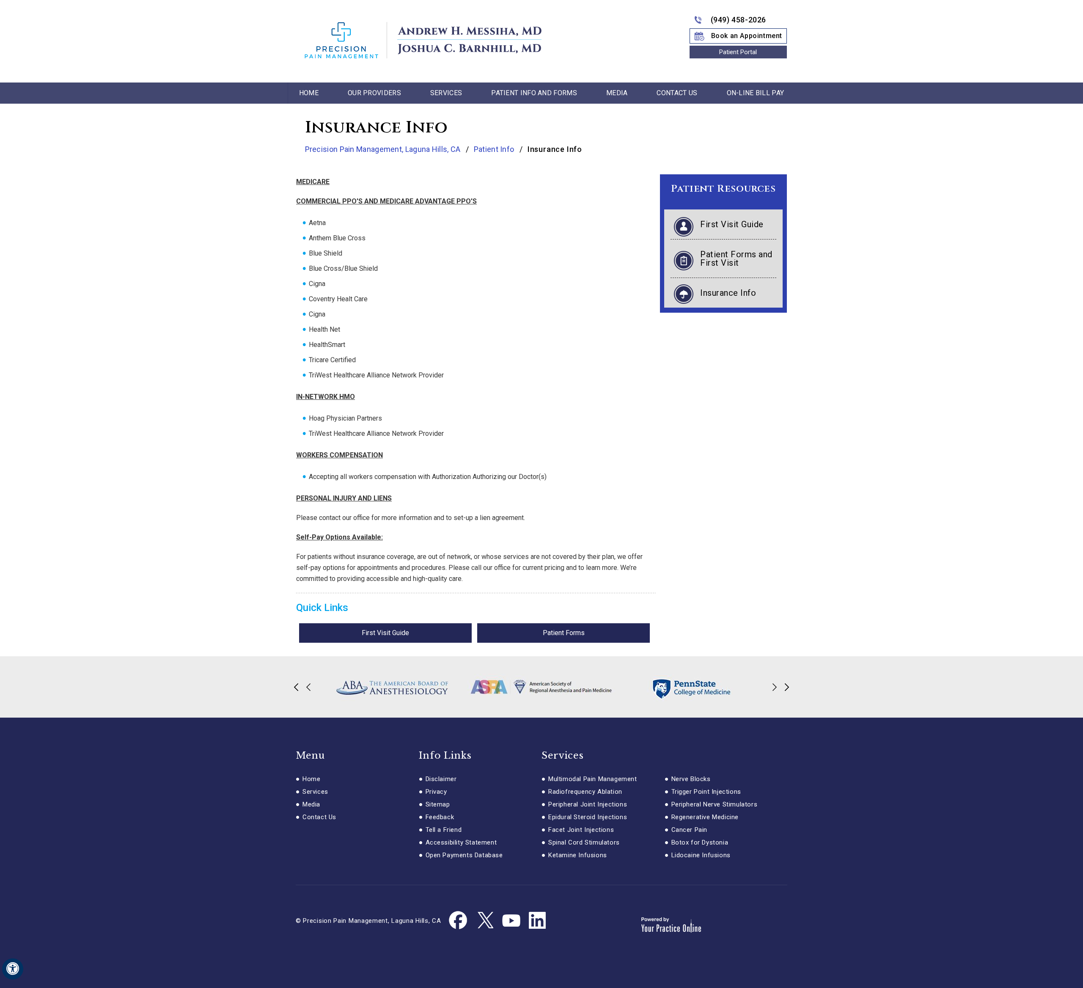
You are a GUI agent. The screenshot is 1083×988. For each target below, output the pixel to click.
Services (446, 93)
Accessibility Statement (461, 842)
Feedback (440, 817)
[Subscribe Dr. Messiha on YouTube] (511, 920)
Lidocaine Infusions (701, 855)
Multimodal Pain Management (592, 779)
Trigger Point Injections (706, 791)
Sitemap (438, 804)
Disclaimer (441, 779)
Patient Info (495, 149)
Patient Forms (564, 633)
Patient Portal (738, 52)
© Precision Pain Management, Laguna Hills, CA (368, 921)
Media (617, 93)
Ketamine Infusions (577, 855)
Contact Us (677, 93)
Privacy (436, 791)
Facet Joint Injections (581, 830)
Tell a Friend (444, 830)
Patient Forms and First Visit (736, 258)
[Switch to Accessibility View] (12, 969)
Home (309, 93)
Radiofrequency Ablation (585, 791)
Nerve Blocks (691, 779)
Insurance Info (728, 293)
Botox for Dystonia (699, 842)
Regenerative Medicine (705, 817)
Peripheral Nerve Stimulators (714, 804)
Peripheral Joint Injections (587, 804)
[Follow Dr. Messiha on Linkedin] (537, 920)
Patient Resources (723, 188)
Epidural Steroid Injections (587, 817)
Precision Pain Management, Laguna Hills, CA (383, 149)
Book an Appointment (746, 36)
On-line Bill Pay (755, 93)
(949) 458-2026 (738, 19)
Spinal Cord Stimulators (584, 842)
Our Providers (374, 93)
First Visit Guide (385, 633)
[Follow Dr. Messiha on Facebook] (458, 920)
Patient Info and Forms (534, 93)
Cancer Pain (689, 830)
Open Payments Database (464, 855)
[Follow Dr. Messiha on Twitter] (485, 920)
